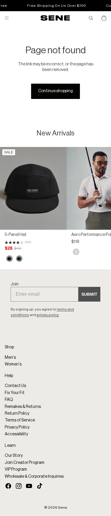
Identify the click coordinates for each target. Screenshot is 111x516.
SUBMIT (89, 294)
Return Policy (17, 413)
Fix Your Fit (15, 393)
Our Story (14, 456)
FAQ (9, 400)
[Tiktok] (39, 485)
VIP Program (16, 469)
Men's (10, 357)
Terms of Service (20, 420)
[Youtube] (29, 485)
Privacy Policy (17, 427)
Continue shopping (55, 91)
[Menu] (7, 18)
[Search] (90, 17)
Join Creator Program (24, 462)
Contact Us (15, 386)
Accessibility (16, 434)
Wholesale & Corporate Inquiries (34, 476)
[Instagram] (18, 485)
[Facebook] (8, 485)
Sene (62, 507)
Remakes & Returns (23, 406)
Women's (13, 364)
